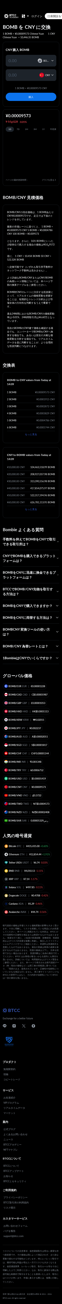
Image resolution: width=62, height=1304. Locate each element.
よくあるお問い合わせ (15, 1134)
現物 (5, 1074)
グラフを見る (48, 180)
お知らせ (8, 1176)
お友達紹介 (9, 1097)
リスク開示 (9, 1207)
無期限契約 (9, 1069)
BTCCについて (11, 1165)
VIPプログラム (11, 1102)
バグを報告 (9, 1230)
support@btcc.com (13, 1236)
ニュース (8, 1139)
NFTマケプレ (10, 1149)
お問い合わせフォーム (15, 1225)
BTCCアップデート (13, 1170)
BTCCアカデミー (12, 1144)
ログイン (36, 16)
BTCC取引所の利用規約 (16, 1202)
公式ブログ (9, 1129)
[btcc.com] (11, 16)
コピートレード (11, 1079)
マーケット (9, 1113)
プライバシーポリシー (15, 1197)
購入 (31, 96)
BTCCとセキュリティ (14, 1181)
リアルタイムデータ (14, 1107)
